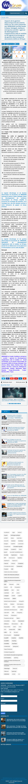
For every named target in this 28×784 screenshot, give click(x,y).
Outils (21, 609)
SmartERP (6, 638)
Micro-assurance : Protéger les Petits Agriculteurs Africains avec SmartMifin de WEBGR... (17, 727)
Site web (16, 632)
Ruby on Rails (7, 626)
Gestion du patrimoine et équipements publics (12, 581)
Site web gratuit (7, 635)
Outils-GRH (6, 612)
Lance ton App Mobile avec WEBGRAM (16, 495)
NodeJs (12, 604)
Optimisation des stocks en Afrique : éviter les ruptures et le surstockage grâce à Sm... (16, 721)
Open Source (21, 606)
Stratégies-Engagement (9, 652)
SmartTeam (14, 643)
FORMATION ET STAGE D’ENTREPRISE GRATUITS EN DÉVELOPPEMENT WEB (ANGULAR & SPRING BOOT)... (16, 505)
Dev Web (6, 555)
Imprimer (11, 43)
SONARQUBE (7, 646)
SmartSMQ (6, 643)
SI (10, 632)
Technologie (6, 668)
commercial (20, 543)
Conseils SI (13, 549)
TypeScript (14, 671)
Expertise (20, 557)
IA (11, 587)
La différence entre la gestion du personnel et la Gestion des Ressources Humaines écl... (15, 464)
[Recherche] (26, 13)
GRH (5, 584)
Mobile (14, 598)
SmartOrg (14, 640)
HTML (18, 584)
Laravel (13, 595)
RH (21, 623)
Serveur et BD (12, 629)
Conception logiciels (17, 546)
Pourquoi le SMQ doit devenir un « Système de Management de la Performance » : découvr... (15, 741)
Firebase (13, 563)
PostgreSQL (19, 612)
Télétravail (6, 671)
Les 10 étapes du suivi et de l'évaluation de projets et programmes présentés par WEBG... (16, 441)
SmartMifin (6, 640)
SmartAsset (16, 635)
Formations (20, 563)
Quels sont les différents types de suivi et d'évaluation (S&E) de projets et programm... (16, 486)
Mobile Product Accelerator (10, 601)
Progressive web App (8, 618)
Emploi (21, 555)
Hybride (6, 587)
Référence (6, 623)
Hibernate (11, 584)
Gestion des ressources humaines (11, 577)
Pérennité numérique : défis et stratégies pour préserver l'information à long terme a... (14, 400)
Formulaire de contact (9, 566)
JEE (13, 592)
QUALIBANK (6, 621)
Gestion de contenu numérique (10, 572)
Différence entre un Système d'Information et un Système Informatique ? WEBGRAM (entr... (15, 417)
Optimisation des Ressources (10, 609)
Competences (7, 546)
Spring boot (15, 646)
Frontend (6, 569)
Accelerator (6, 532)
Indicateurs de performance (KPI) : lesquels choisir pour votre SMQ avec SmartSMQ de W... (16, 734)
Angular (6, 535)
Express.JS (14, 560)
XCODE (13, 674)
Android (19, 532)
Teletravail (15, 668)
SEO (5, 629)
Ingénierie (6, 590)
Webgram (17, 782)
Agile (13, 532)
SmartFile (10, 376)
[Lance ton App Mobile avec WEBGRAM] (4, 497)
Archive (14, 411)
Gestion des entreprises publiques (11, 574)
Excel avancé (12, 557)
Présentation (14, 615)
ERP (5, 557)
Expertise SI (6, 560)
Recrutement (21, 621)
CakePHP (13, 543)
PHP (13, 612)
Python (18, 618)
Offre (14, 606)
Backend (13, 540)
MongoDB (21, 601)
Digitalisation (14, 555)
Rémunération (15, 623)
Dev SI (5, 552)
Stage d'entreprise (8, 649)
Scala (20, 626)
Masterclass (6, 598)
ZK (19, 674)
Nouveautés (6, 606)
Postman (6, 615)
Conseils (6, 549)
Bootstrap (20, 540)
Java (18, 590)
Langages (6, 595)
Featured (6, 563)
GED (6, 376)
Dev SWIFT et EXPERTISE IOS (16, 552)
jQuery (18, 592)
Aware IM (6, 540)
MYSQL (5, 604)
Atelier (12, 538)
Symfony (16, 657)
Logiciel (19, 595)
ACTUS (5, 411)
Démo (20, 549)
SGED (19, 629)
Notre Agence (20, 604)
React (14, 621)
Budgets (6, 543)
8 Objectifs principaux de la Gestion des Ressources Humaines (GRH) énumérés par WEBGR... (16, 429)
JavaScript (6, 592)
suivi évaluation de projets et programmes (13, 654)
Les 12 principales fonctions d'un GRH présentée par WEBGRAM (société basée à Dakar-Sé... (16, 476)
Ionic (13, 590)
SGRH (5, 632)
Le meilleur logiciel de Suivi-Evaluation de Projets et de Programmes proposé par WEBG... (16, 514)
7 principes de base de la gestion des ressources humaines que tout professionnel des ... (16, 451)
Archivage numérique (15, 535)
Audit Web (19, 538)
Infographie (17, 587)
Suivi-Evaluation (7, 657)
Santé (14, 626)
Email (17, 43)
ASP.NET (6, 538)
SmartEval (14, 638)
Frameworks (19, 566)
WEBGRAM (6, 674)
